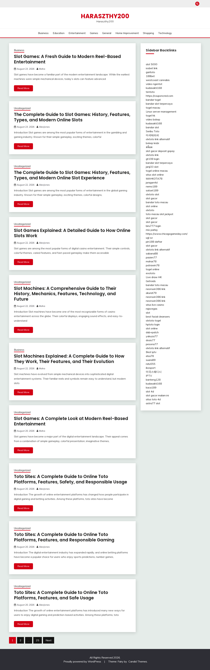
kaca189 (151, 387)
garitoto (150, 72)
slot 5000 (151, 64)
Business (43, 33)
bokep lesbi (152, 143)
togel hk (150, 115)
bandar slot (152, 127)
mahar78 (151, 261)
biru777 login (153, 225)
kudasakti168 (154, 88)
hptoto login (153, 324)
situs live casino (155, 304)
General (106, 33)
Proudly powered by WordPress (82, 661)
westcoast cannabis (158, 80)
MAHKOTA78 (154, 178)
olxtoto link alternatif (158, 139)
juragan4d (152, 182)
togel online (152, 269)
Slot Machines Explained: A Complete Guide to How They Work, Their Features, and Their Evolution (69, 358)
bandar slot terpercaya (159, 103)
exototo (150, 273)
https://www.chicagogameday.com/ (167, 233)
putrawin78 (152, 265)
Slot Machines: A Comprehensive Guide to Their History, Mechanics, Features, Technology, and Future (65, 293)
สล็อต (149, 147)
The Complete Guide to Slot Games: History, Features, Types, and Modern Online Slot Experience (72, 175)
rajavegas (151, 308)
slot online (152, 206)
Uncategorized (22, 108)
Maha (42, 68)
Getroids (151, 281)
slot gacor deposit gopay (160, 151)
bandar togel (153, 99)
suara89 (151, 360)
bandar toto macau (157, 202)
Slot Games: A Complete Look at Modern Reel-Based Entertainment (71, 421)
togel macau (153, 107)
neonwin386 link (155, 289)
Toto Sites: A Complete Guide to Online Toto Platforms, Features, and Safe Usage (61, 595)
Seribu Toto (152, 131)
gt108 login (152, 158)
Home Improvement (127, 33)
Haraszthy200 (105, 16)
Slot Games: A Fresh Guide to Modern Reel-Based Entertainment (67, 59)
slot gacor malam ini (157, 395)
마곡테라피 (152, 135)
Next (49, 640)
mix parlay (152, 229)
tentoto (150, 91)
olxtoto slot (152, 194)
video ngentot (154, 84)
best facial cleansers (158, 316)
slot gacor (151, 198)
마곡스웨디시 (154, 371)
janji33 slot (152, 166)
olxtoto (150, 210)
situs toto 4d (153, 399)
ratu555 (150, 363)
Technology (165, 33)
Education (58, 33)
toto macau (152, 214)
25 (37, 640)
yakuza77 (152, 336)
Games (94, 33)
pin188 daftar (154, 241)
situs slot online (155, 174)
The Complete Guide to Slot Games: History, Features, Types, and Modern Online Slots (72, 117)
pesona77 (152, 344)
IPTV (149, 375)
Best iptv (151, 352)
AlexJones (44, 126)
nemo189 (151, 186)
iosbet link (152, 68)
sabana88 (152, 253)
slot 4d (150, 391)
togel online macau (157, 170)
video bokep (153, 119)
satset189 (152, 190)
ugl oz (149, 237)
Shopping (148, 33)
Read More (23, 88)
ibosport (151, 367)
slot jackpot (166, 214)
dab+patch (152, 332)
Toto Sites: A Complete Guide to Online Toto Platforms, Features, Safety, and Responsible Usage (70, 479)
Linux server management (161, 111)
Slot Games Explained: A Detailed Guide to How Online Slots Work (72, 233)
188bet (150, 76)
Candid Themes (137, 661)
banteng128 (153, 379)
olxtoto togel (153, 320)
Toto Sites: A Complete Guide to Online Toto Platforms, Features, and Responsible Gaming (64, 537)
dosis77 (150, 340)
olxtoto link (152, 155)
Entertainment (77, 33)
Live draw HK (154, 277)
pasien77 (151, 257)
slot (148, 312)
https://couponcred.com (159, 95)
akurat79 (151, 293)
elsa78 (150, 356)
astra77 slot (153, 403)
